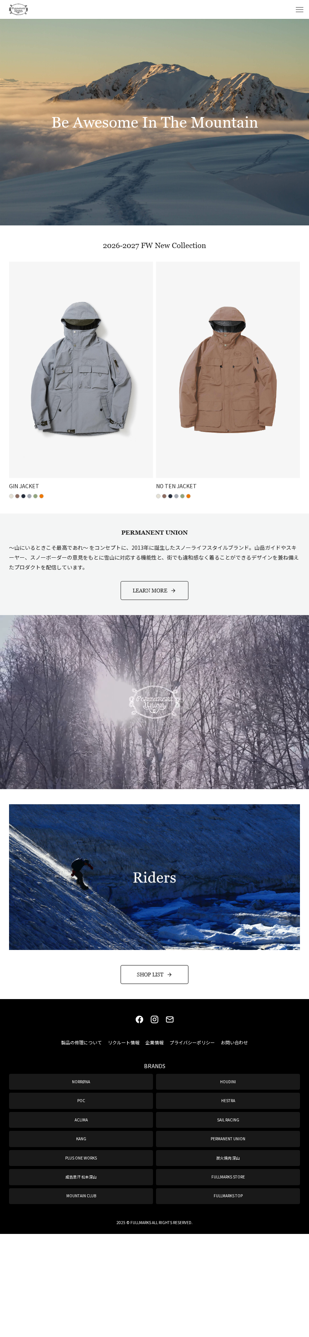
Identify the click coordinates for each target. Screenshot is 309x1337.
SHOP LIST (150, 974)
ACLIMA (81, 1120)
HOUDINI (228, 1081)
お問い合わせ (234, 1042)
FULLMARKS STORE (228, 1177)
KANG (81, 1138)
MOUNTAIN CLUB (81, 1195)
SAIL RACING (228, 1120)
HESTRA (228, 1100)
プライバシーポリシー (192, 1042)
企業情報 (154, 1042)
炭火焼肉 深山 (228, 1158)
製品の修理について (81, 1042)
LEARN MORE (150, 590)
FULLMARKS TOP (228, 1195)
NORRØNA (81, 1081)
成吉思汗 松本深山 (81, 1177)
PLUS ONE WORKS (81, 1158)
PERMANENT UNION (228, 1138)
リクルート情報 (123, 1042)
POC (81, 1100)
